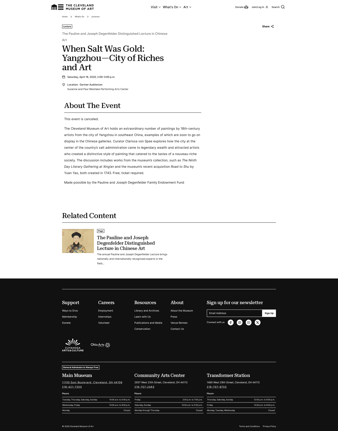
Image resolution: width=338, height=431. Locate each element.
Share (266, 26)
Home (65, 16)
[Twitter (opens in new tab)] (257, 322)
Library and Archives (146, 310)
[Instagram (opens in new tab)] (240, 322)
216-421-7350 (72, 386)
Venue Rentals (179, 322)
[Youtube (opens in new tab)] (249, 322)
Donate (66, 322)
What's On (170, 7)
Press (174, 316)
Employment (105, 310)
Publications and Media (148, 322)
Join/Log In (258, 7)
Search (276, 7)
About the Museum (182, 310)
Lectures (95, 16)
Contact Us (177, 328)
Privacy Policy (269, 426)
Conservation (142, 328)
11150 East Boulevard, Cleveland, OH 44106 (92, 382)
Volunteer (104, 322)
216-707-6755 (217, 386)
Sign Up (269, 313)
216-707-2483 (144, 386)
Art (185, 7)
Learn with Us (142, 316)
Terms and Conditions (249, 426)
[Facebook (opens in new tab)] (231, 322)
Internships (104, 316)
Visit (154, 7)
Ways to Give (70, 310)
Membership (69, 316)
